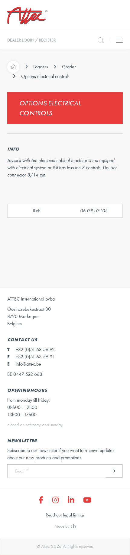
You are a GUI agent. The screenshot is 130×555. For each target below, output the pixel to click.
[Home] (13, 67)
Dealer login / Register (31, 40)
